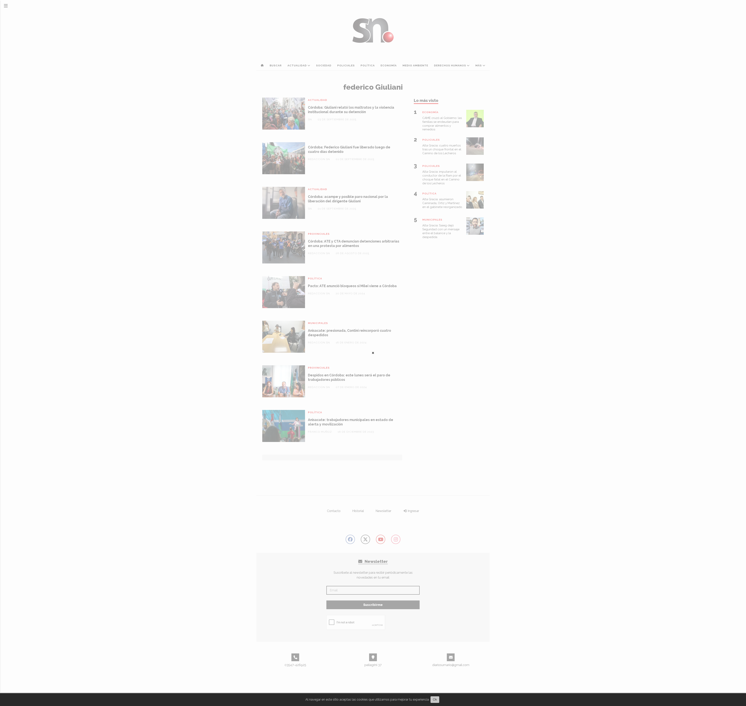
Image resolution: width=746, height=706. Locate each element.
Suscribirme (373, 605)
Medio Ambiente (415, 65)
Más (479, 65)
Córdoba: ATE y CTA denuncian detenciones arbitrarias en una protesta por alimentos (353, 243)
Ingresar (413, 511)
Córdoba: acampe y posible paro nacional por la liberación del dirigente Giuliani (348, 199)
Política (368, 65)
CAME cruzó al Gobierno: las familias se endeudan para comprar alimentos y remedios (442, 123)
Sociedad (323, 65)
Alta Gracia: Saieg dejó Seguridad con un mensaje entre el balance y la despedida (440, 231)
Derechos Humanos (450, 65)
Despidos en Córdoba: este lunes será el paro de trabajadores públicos (349, 377)
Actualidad (298, 65)
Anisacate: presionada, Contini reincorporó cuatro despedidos (349, 332)
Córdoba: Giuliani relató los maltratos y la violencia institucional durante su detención (351, 109)
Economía (389, 65)
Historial (358, 511)
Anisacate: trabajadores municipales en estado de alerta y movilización (350, 422)
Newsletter (383, 511)
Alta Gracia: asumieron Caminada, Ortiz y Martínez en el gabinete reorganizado (442, 203)
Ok (435, 699)
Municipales (318, 323)
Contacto (334, 511)
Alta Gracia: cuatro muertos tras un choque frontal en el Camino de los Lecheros (441, 149)
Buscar (276, 65)
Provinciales (319, 233)
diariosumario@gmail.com (450, 665)
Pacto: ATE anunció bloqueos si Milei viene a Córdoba (352, 286)
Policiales (346, 65)
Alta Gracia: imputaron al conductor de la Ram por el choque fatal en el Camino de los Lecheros (441, 177)
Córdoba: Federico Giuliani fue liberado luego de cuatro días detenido (349, 149)
